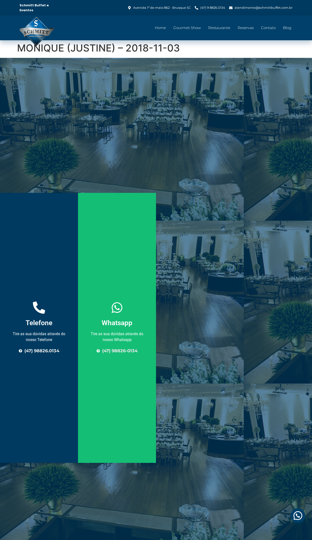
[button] (298, 515)
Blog (287, 27)
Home (160, 27)
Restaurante (219, 27)
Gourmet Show (187, 27)
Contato (268, 27)
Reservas (246, 27)
